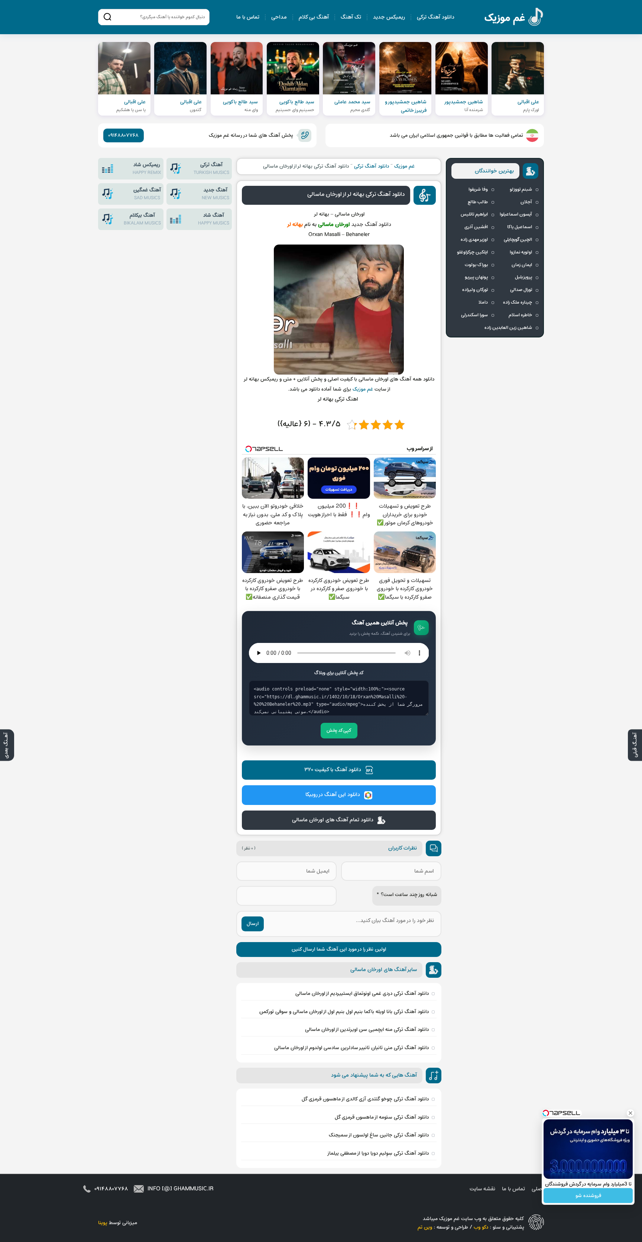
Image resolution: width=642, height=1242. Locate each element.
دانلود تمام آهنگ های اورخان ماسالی (332, 820)
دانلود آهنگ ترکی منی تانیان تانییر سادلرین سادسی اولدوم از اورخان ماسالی (351, 1048)
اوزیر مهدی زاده (474, 240)
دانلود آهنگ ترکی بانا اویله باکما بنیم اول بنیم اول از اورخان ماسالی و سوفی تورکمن (344, 1011)
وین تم (425, 1227)
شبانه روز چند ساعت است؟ (406, 894)
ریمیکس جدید (389, 17)
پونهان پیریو (476, 277)
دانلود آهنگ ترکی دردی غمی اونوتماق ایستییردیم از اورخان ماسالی (362, 993)
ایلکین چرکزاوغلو (472, 252)
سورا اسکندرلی (474, 315)
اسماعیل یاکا (519, 227)
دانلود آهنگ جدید (371, 224)
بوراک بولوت (476, 265)
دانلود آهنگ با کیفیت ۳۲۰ (332, 769)
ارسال (253, 923)
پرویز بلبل (523, 277)
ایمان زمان (522, 265)
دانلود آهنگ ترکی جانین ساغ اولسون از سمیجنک (379, 1135)
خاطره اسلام (520, 315)
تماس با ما (247, 17)
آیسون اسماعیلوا (516, 214)
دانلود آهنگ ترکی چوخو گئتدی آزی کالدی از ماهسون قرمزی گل (365, 1099)
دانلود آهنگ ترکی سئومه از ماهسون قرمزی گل (382, 1117)
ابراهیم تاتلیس (474, 214)
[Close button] (630, 1113)
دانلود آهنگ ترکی (435, 17)
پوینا (102, 1223)
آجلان (526, 202)
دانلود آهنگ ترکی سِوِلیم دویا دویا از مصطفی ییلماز (378, 1153)
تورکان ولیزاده (475, 290)
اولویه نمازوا (521, 252)
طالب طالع (478, 202)
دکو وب (481, 1227)
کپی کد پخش (339, 731)
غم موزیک (514, 18)
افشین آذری (476, 227)
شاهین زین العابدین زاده (508, 328)
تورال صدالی (521, 290)
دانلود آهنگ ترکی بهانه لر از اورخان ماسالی (356, 194)
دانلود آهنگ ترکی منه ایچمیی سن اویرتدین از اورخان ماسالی (367, 1029)
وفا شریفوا (478, 189)
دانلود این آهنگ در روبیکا (332, 794)
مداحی (279, 17)
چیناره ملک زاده (517, 302)
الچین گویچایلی (518, 240)
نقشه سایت (482, 1189)
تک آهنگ (351, 17)
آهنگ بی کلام (314, 17)
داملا (483, 302)
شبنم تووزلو (521, 189)
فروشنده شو (588, 1195)
